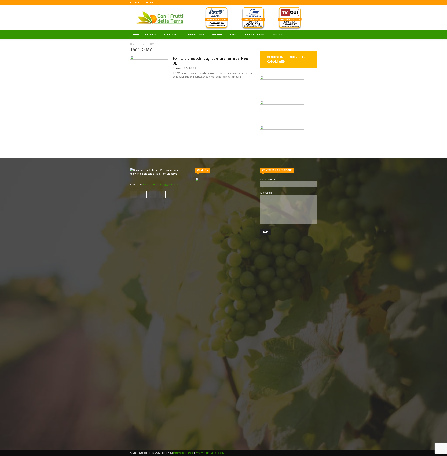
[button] (312, 35)
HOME (136, 34)
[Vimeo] (172, 2)
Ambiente (217, 34)
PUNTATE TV (150, 34)
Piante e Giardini (254, 34)
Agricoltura (171, 34)
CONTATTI (148, 2)
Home (133, 44)
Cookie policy (217, 452)
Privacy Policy (202, 452)
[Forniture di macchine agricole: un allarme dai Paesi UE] (149, 69)
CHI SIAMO (135, 2)
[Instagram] (166, 2)
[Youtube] (178, 2)
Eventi (233, 34)
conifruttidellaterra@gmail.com (160, 184)
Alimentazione (195, 34)
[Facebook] (161, 2)
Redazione (177, 68)
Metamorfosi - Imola (183, 452)
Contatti (277, 34)
